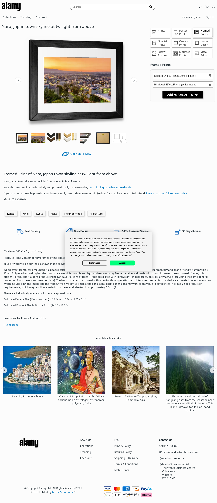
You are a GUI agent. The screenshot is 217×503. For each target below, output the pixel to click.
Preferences (94, 263)
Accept (122, 263)
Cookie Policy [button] (135, 252)
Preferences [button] (125, 255)
